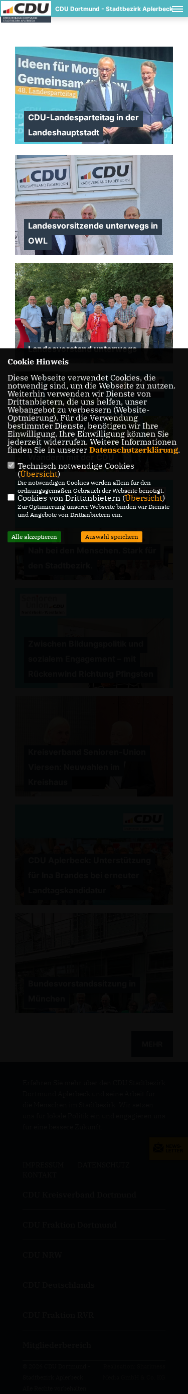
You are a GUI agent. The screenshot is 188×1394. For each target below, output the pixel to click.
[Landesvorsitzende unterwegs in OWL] (94, 254)
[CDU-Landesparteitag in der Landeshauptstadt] (94, 95)
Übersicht (39, 474)
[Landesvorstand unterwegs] (94, 322)
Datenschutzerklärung (133, 450)
